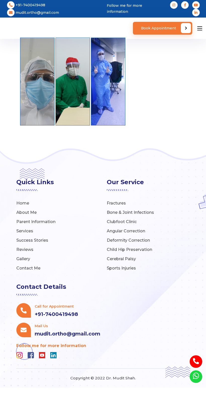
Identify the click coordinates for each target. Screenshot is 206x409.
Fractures (116, 203)
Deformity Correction (128, 240)
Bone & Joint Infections (130, 212)
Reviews (24, 249)
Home (22, 203)
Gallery (23, 258)
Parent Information (36, 221)
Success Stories (32, 240)
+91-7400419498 (30, 5)
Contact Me (28, 268)
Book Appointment (159, 28)
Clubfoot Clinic (122, 221)
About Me (26, 212)
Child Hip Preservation (129, 249)
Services (24, 231)
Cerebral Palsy (121, 258)
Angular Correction (126, 231)
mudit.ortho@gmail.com (37, 12)
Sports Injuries (121, 268)
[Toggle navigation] (199, 28)
